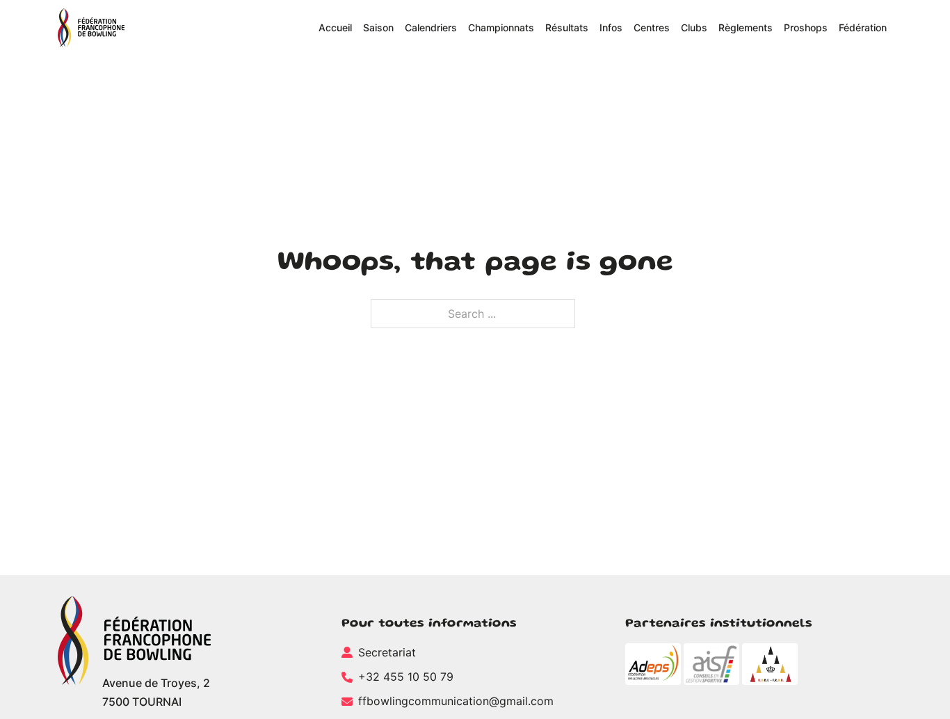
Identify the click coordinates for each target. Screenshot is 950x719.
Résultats (566, 27)
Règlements (745, 27)
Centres (652, 27)
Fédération (863, 27)
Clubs (694, 27)
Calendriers (431, 27)
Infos (610, 27)
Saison (378, 27)
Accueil (335, 27)
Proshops (806, 27)
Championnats (501, 27)
